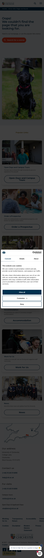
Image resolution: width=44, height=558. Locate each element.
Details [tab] (22, 258)
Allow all (22, 292)
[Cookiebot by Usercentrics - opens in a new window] (33, 252)
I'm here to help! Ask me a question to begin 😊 (25, 548)
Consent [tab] (8, 258)
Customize (21, 298)
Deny (22, 304)
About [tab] (36, 258)
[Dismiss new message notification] (41, 545)
